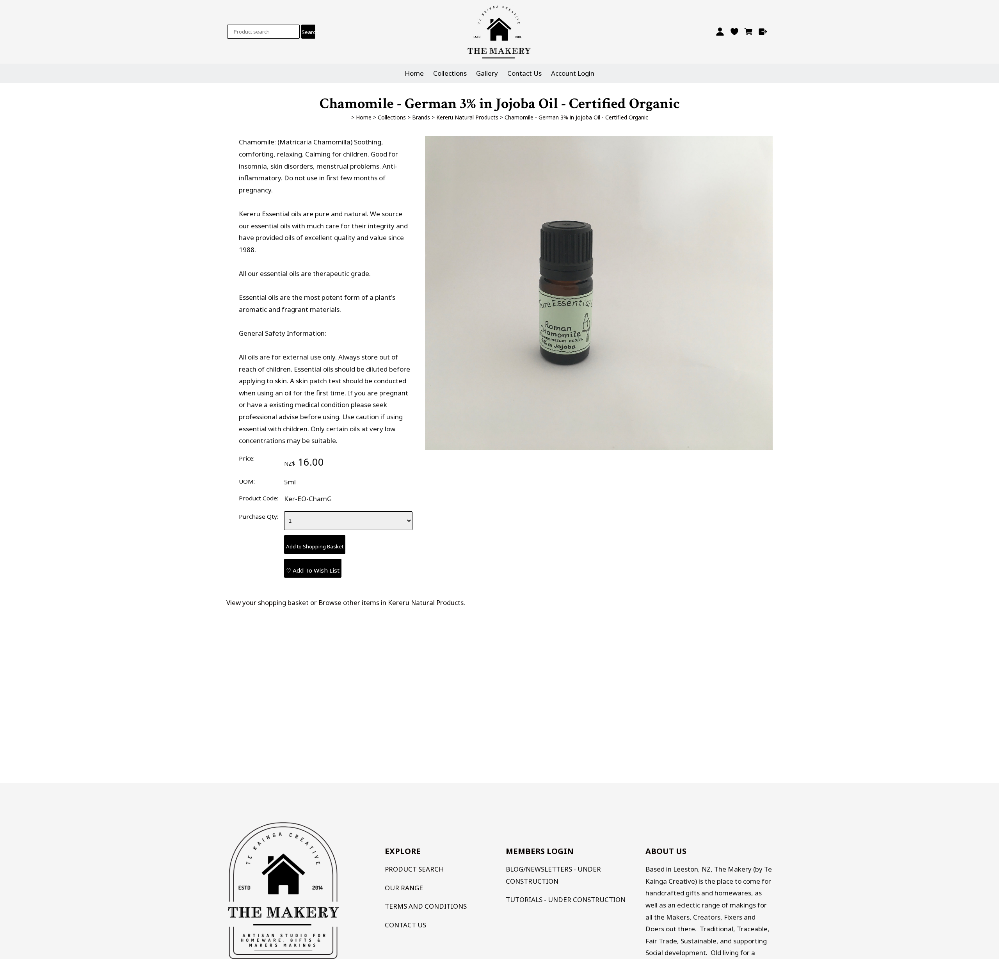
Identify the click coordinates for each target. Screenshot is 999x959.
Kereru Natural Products (467, 117)
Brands (421, 117)
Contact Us (524, 73)
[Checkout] (763, 31)
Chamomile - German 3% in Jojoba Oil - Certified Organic (576, 117)
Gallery (487, 73)
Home (414, 73)
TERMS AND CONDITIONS (426, 906)
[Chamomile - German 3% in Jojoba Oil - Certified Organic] (599, 447)
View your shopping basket (267, 602)
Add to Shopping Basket (314, 546)
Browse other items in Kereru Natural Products (391, 602)
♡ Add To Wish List (313, 570)
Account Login (572, 73)
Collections (450, 73)
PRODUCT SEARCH (414, 869)
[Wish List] (734, 31)
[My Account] (720, 31)
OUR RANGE (404, 887)
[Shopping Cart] (748, 31)
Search (308, 32)
